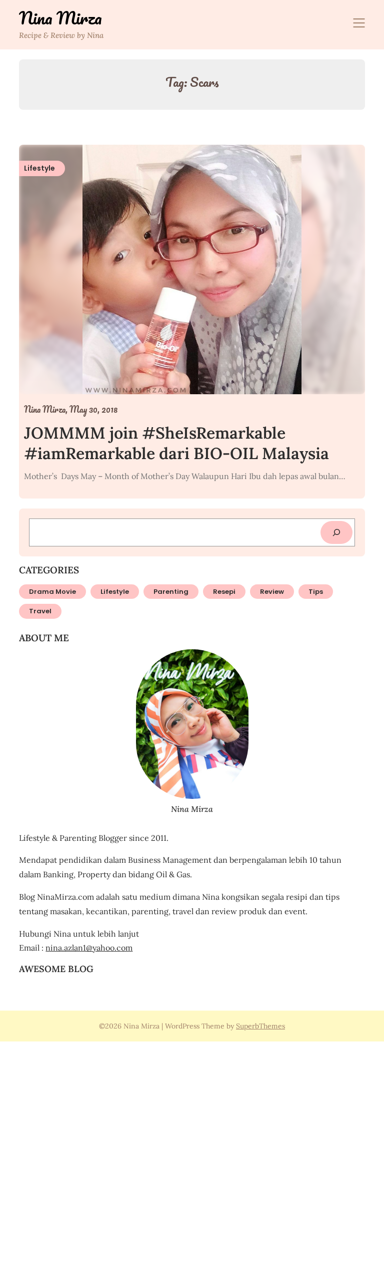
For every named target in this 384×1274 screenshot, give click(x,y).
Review (272, 591)
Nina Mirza (60, 17)
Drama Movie (52, 591)
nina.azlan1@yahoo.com (89, 948)
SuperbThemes (260, 1025)
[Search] (336, 532)
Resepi (224, 591)
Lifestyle (114, 591)
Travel (40, 611)
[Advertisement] (192, 1156)
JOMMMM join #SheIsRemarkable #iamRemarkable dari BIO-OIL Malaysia (176, 443)
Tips (315, 591)
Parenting (171, 591)
